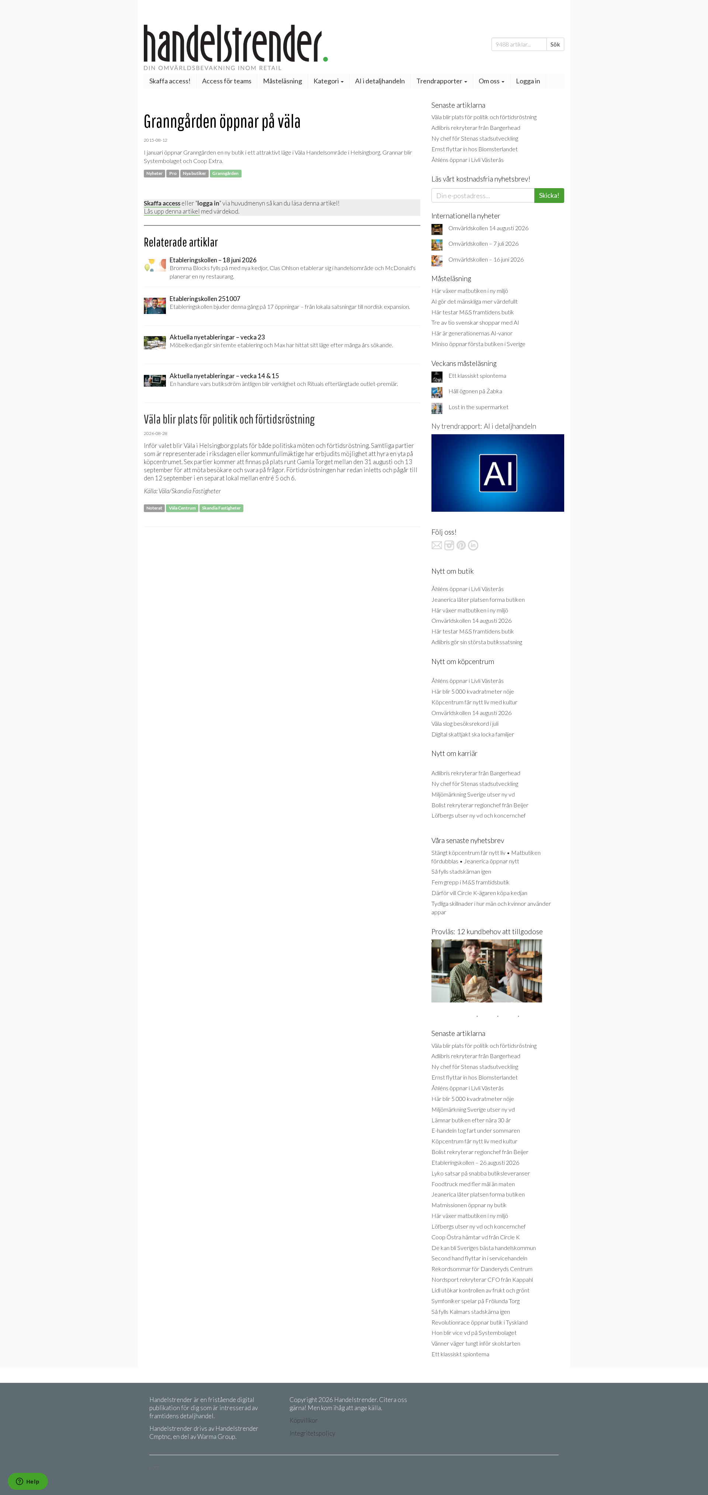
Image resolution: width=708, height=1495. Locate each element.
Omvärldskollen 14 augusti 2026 (488, 227)
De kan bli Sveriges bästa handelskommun (483, 1247)
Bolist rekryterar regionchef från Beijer (479, 804)
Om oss (490, 81)
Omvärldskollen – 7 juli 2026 (483, 243)
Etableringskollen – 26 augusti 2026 (475, 1162)
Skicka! (549, 195)
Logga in (528, 81)
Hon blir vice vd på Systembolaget (474, 1332)
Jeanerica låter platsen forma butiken (478, 599)
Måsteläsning (282, 81)
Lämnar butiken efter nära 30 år (471, 1119)
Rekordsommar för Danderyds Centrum (481, 1268)
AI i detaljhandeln (380, 81)
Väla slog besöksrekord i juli (465, 723)
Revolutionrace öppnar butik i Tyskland (479, 1322)
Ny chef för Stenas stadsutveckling (474, 138)
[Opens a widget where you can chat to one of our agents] (27, 1482)
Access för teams (226, 81)
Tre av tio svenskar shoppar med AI (475, 322)
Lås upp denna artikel (172, 211)
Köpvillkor (303, 1420)
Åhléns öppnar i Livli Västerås (467, 159)
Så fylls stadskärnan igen (461, 871)
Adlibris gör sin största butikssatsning (476, 641)
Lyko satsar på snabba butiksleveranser (480, 1173)
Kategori (326, 81)
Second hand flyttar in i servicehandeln (479, 1257)
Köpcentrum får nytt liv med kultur (474, 701)
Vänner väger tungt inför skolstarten (475, 1343)
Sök (555, 44)
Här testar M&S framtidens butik (472, 311)
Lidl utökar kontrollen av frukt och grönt (480, 1290)
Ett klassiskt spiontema (477, 375)
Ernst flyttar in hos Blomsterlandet (474, 148)
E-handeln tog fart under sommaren (475, 1130)
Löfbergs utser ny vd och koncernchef (478, 815)
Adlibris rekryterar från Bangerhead (475, 127)
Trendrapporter (440, 81)
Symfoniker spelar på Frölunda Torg (475, 1300)
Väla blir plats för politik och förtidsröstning (484, 116)
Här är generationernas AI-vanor (472, 332)
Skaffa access (162, 203)
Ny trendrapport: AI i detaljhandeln (483, 426)
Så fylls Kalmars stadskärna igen (470, 1311)
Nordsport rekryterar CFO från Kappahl (482, 1279)
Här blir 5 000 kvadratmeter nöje (472, 691)
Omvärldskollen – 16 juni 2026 (486, 259)
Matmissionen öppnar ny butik (469, 1204)
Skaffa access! (170, 81)
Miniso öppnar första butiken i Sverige (478, 343)
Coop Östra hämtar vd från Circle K (475, 1236)
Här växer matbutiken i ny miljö (469, 290)
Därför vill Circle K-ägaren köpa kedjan (479, 892)
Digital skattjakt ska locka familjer (472, 734)
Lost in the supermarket (478, 406)
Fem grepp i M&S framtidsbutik (470, 881)
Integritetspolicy (312, 1433)
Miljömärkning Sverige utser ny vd (473, 794)
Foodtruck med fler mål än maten (473, 1183)
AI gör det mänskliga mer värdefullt (474, 301)
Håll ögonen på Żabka (475, 390)
